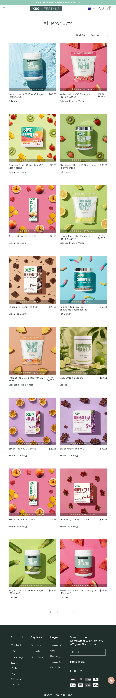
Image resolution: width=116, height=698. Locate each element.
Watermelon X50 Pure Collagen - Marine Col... (78, 591)
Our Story (37, 657)
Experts (35, 651)
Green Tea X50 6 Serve (21, 520)
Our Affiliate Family (16, 679)
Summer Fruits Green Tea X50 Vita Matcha (25, 166)
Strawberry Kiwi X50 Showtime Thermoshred (78, 166)
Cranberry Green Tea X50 (74, 520)
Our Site (35, 645)
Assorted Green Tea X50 (22, 236)
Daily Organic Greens (71, 378)
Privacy (55, 656)
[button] (99, 9)
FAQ (14, 651)
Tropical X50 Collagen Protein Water (25, 379)
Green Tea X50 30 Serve (22, 449)
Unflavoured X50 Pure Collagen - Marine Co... (26, 95)
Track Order (15, 666)
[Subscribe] (102, 652)
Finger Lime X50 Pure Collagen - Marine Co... (26, 591)
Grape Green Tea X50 (72, 449)
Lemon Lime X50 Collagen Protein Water (75, 237)
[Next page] (73, 612)
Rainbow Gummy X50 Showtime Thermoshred (73, 308)
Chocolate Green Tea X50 (23, 307)
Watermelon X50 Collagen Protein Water (75, 95)
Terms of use (56, 648)
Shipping (17, 657)
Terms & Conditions (57, 665)
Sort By (80, 35)
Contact (16, 645)
